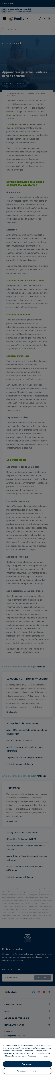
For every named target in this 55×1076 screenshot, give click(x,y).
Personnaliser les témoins (27, 1071)
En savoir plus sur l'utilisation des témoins (30, 1056)
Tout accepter (27, 1064)
